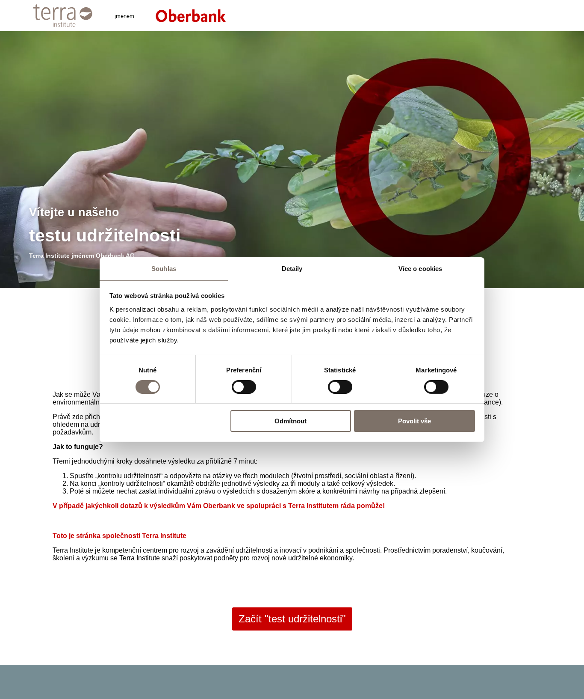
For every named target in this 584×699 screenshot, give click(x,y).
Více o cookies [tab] (420, 268)
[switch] (244, 387)
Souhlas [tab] (163, 268)
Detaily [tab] (292, 268)
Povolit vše (414, 421)
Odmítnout (290, 421)
